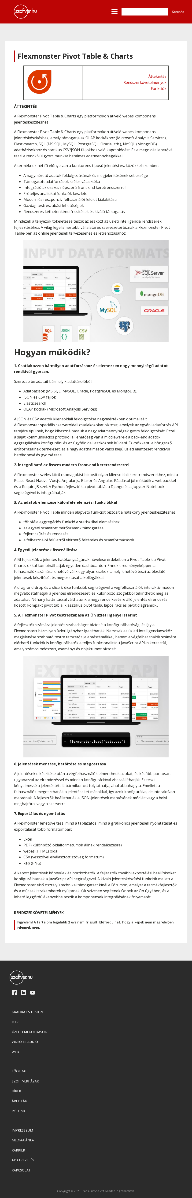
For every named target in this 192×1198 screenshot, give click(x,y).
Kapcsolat (21, 1170)
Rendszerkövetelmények (144, 82)
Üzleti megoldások (29, 1032)
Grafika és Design (27, 1012)
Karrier (18, 1150)
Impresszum (22, 1130)
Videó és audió (25, 1041)
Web (15, 1052)
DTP (15, 1022)
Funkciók (158, 88)
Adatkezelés (23, 1160)
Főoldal (19, 1071)
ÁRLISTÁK (19, 1101)
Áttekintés (157, 76)
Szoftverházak (25, 1081)
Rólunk (18, 1111)
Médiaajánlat (24, 1140)
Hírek (16, 1091)
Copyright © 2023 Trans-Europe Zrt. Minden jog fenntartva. (96, 1191)
